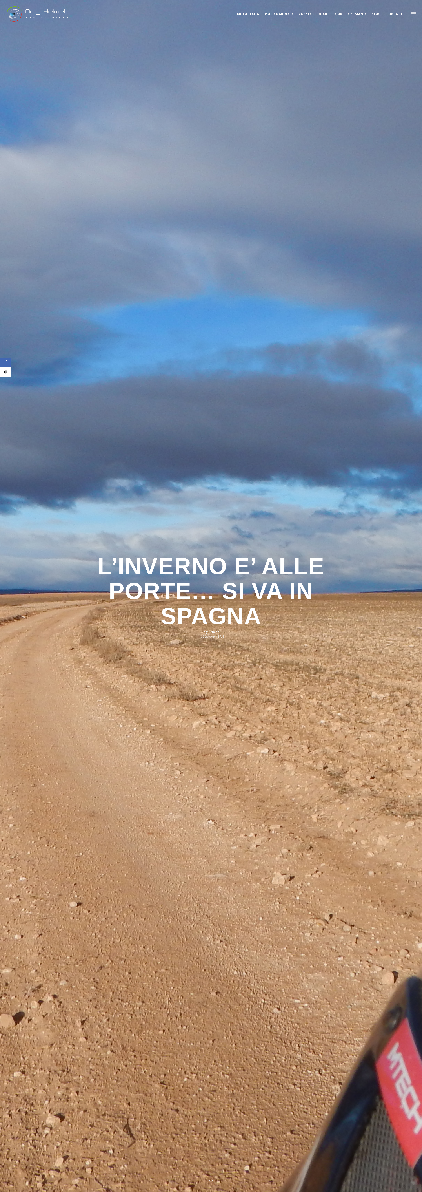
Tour (337, 14)
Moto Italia (248, 14)
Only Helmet (210, 632)
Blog (376, 14)
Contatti (395, 14)
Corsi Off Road (313, 14)
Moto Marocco (279, 14)
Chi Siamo (357, 14)
